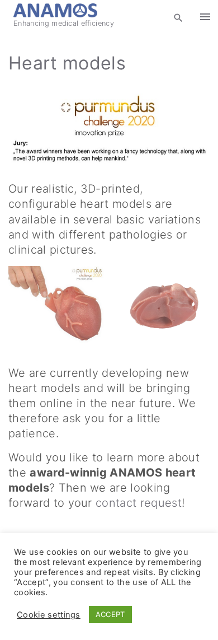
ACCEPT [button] (110, 614)
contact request (139, 503)
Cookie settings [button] (48, 615)
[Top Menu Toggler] (205, 16)
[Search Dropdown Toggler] (178, 17)
